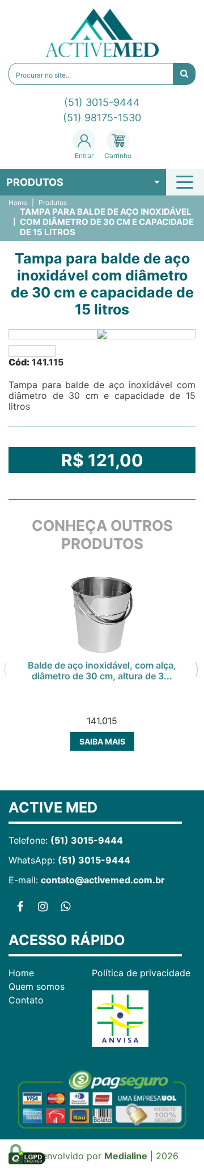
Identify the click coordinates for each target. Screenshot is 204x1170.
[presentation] (5, 668)
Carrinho (117, 155)
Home (17, 203)
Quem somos (36, 986)
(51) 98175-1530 (102, 118)
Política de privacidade (141, 972)
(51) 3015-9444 (102, 102)
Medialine (125, 1156)
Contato (26, 1000)
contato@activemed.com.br (103, 880)
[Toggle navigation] (186, 182)
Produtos (34, 182)
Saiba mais (102, 741)
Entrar (84, 155)
